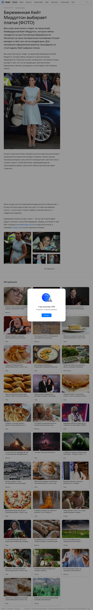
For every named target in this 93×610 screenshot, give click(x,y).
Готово (46, 315)
